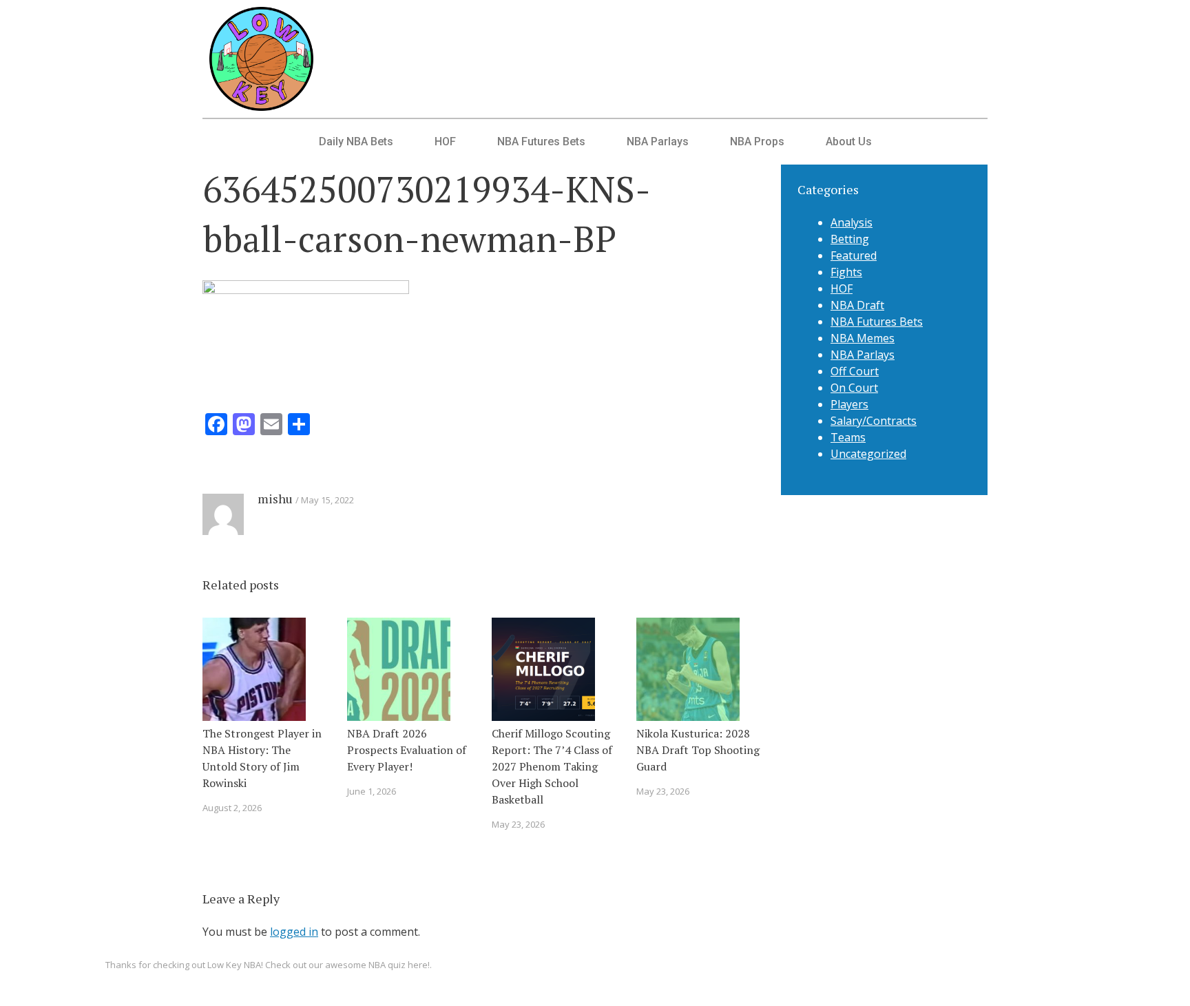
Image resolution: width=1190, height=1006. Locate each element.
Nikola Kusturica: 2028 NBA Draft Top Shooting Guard (698, 750)
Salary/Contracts (874, 420)
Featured (854, 255)
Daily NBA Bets (356, 141)
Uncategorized (868, 453)
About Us (849, 141)
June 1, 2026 (371, 791)
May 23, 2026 (518, 824)
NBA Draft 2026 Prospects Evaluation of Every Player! (406, 750)
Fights (846, 272)
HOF (445, 141)
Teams (848, 437)
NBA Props (757, 141)
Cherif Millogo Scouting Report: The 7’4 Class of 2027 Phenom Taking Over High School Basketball (552, 766)
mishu (275, 498)
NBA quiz (387, 964)
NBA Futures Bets (541, 141)
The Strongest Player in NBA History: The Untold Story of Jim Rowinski (262, 758)
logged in (294, 931)
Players (849, 404)
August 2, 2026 (232, 807)
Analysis (852, 222)
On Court (854, 387)
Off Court (855, 371)
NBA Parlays (658, 141)
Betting (850, 239)
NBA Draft (857, 305)
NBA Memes (863, 338)
